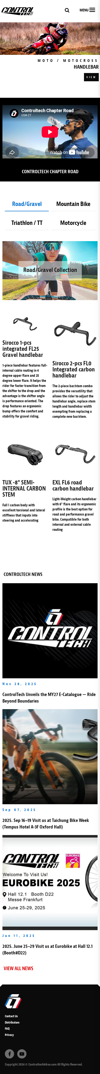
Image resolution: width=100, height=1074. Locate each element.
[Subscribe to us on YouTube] (21, 1053)
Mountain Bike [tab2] (73, 204)
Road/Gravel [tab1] (27, 204)
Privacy (9, 1035)
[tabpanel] (50, 52)
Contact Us (11, 1016)
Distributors (12, 1022)
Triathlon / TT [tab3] (26, 223)
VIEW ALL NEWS (18, 968)
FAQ (7, 1028)
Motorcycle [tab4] (73, 223)
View (91, 77)
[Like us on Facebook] (9, 1053)
